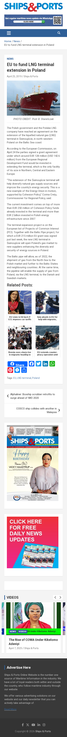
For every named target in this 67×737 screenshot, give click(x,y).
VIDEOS (13, 597)
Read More (10, 709)
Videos (22, 631)
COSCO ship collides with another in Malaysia (36, 410)
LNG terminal (24, 378)
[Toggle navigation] (8, 33)
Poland (36, 378)
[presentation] (55, 597)
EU (14, 378)
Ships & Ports (31, 76)
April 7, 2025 (15, 648)
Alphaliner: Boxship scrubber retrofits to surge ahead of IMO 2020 (32, 396)
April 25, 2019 (14, 76)
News (10, 58)
